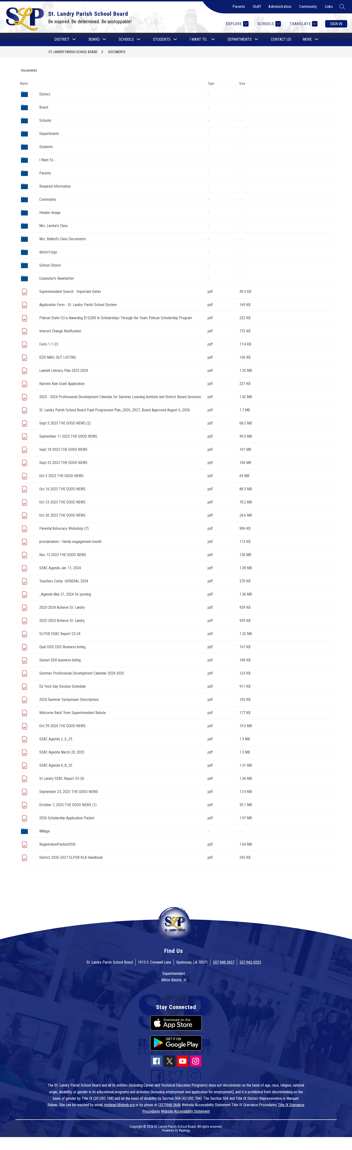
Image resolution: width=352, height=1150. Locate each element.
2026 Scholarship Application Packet (66, 818)
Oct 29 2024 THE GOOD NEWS (62, 726)
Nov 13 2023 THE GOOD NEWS (62, 555)
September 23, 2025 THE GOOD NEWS (68, 791)
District (44, 94)
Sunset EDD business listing (60, 660)
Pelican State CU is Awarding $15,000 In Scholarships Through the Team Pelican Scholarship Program (115, 318)
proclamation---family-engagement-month (70, 541)
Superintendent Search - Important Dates (70, 291)
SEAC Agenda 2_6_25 (55, 739)
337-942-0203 (250, 962)
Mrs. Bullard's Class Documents (62, 239)
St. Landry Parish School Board (73, 52)
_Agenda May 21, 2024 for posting (65, 594)
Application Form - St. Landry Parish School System (78, 304)
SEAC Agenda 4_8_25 (55, 765)
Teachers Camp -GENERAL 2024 (63, 581)
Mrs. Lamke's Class (53, 225)
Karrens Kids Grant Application (62, 383)
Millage (44, 831)
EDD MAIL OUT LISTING (57, 357)
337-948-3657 (223, 962)
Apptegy (184, 1130)
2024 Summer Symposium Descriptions (69, 699)
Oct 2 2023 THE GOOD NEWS (61, 476)
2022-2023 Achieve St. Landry (62, 620)
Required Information (55, 186)
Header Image (50, 212)
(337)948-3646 (169, 1105)
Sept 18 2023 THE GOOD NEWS (63, 449)
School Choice (50, 265)
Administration (279, 6)
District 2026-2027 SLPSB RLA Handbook (71, 857)
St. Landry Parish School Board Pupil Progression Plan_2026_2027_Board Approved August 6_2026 (114, 410)
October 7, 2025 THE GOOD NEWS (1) (68, 805)
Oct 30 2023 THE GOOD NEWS (62, 515)
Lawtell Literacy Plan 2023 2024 (63, 370)
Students (46, 147)
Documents (116, 52)
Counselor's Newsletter (56, 278)
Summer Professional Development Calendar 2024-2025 (81, 673)
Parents (239, 6)
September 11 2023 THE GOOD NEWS (68, 436)
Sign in (336, 24)
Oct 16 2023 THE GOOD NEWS (62, 489)
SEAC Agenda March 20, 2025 (61, 752)
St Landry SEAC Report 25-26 (61, 778)
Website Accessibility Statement (185, 1111)
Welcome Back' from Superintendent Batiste (72, 712)
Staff (257, 6)
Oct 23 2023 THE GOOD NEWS (62, 502)
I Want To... (47, 160)
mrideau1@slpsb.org (119, 1105)
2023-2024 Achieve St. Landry (62, 607)
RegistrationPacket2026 (57, 844)
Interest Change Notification (60, 331)
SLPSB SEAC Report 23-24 (59, 633)
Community (308, 6)
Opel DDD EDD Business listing (62, 647)
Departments (49, 133)
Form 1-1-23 (48, 344)
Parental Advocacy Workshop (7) (64, 528)
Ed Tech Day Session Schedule (62, 686)
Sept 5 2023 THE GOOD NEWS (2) (65, 423)
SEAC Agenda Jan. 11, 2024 (60, 568)
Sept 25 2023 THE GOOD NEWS (63, 462)
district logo (48, 252)
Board (43, 107)
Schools (45, 120)
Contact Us (281, 39)
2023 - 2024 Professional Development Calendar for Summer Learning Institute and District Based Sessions (120, 397)
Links (329, 6)
